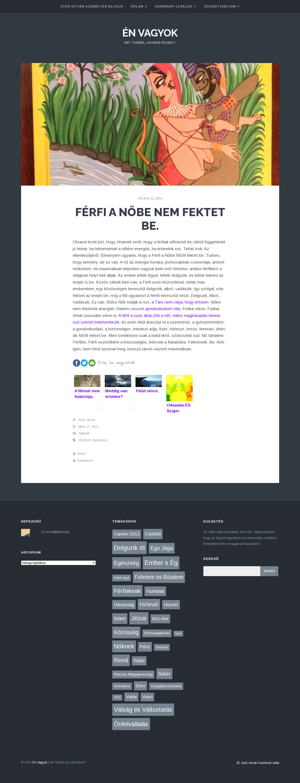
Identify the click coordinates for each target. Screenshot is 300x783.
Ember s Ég (161, 562)
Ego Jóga (161, 548)
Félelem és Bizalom (159, 577)
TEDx (117, 697)
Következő (85, 460)
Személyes (122, 686)
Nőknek (84, 433)
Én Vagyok (150, 33)
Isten (120, 618)
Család (153, 534)
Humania (155, 591)
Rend (121, 660)
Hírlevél (148, 604)
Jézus (139, 618)
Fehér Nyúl (121, 578)
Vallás (131, 696)
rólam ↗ (139, 6)
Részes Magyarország (133, 674)
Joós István (86, 419)
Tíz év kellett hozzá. (55, 532)
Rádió (139, 660)
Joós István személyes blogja (91, 6)
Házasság (124, 604)
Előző (81, 454)
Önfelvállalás (131, 724)
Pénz (145, 646)
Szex (140, 685)
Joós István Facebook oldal (260, 763)
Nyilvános (100, 440)
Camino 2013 (126, 534)
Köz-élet (160, 618)
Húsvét (171, 604)
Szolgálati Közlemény (166, 686)
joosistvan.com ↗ (222, 6)
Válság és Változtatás (143, 709)
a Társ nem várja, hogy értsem (180, 302)
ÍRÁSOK (84, 440)
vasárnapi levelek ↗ (175, 6)
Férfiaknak (127, 591)
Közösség (126, 632)
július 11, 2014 (150, 198)
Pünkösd (162, 647)
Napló (178, 633)
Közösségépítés (157, 633)
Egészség (126, 563)
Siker (164, 674)
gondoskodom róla (162, 308)
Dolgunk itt (129, 547)
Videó (147, 697)
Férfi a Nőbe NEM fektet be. (150, 218)
